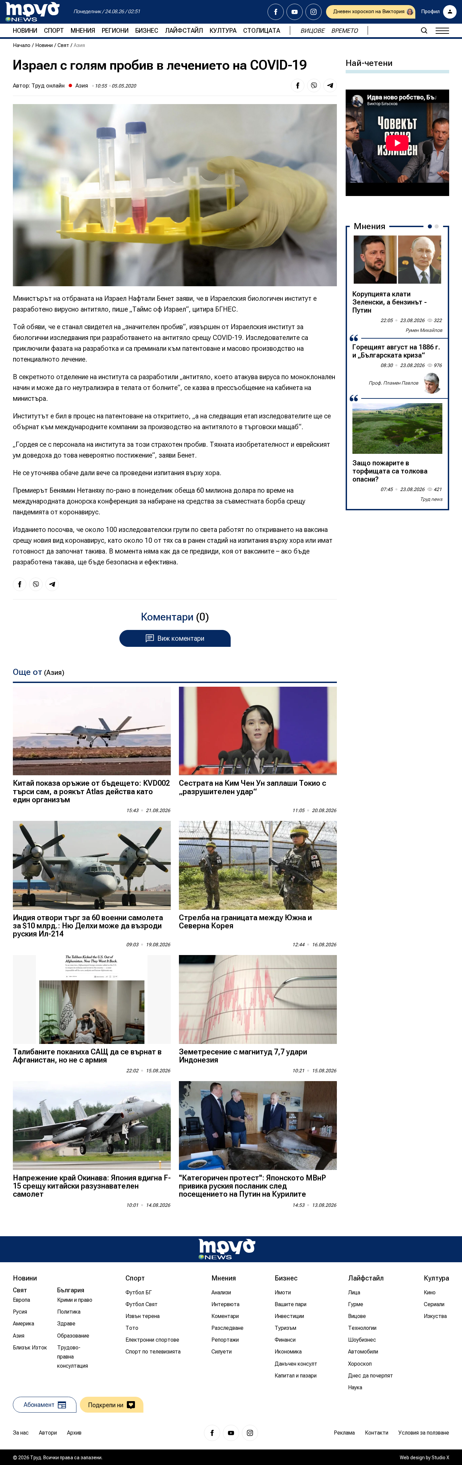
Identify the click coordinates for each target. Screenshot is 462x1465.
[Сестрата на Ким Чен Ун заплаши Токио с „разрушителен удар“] (258, 731)
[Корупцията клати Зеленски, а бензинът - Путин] (397, 259)
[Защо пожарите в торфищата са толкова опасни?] (397, 428)
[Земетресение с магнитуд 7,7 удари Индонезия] (258, 999)
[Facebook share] (297, 85)
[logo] (32, 12)
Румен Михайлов (424, 330)
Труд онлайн (48, 85)
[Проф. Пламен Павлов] (431, 383)
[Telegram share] (330, 85)
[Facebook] (276, 12)
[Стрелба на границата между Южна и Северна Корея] (258, 865)
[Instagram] (313, 12)
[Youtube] (294, 12)
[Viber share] (314, 85)
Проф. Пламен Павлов (393, 382)
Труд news (431, 499)
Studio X (440, 1457)
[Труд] (227, 1249)
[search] (424, 30)
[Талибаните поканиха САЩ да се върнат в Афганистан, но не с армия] (92, 999)
